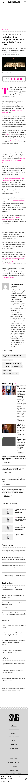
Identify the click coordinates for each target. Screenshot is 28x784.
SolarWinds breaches (9, 277)
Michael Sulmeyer (6, 263)
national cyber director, (19, 200)
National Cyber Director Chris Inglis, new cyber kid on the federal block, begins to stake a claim (21, 443)
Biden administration (10, 373)
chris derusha (17, 367)
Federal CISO (7, 360)
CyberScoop (14, 748)
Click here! (5, 781)
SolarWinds (7, 370)
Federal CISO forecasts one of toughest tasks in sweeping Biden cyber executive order (13, 479)
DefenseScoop (14, 737)
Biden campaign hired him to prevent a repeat (15, 140)
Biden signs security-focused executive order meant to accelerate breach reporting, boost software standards (13, 491)
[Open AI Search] (5, 2)
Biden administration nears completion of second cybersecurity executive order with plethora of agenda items (21, 394)
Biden (6, 134)
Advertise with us (14, 762)
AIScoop (14, 752)
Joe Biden (6, 367)
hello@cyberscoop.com (14, 774)
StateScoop (14, 740)
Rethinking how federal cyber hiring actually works (20, 519)
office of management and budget (12, 355)
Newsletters (14, 759)
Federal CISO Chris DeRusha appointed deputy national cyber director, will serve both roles (14, 458)
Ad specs (14, 766)
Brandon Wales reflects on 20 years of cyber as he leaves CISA (21, 427)
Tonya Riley (7, 472)
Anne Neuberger (16, 262)
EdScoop (14, 744)
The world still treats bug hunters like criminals (20, 527)
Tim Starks (21, 420)
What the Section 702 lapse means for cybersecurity (20, 510)
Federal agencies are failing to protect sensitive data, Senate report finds (13, 469)
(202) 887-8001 (14, 770)
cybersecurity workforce (12, 363)
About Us (14, 725)
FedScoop (14, 733)
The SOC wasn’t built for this (20, 535)
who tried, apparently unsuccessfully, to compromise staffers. (13, 160)
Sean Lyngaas (6, 54)
